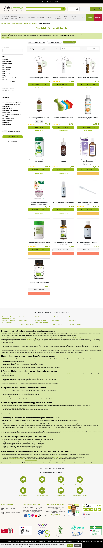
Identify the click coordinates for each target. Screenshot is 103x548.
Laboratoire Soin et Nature (11, 110)
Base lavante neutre (9, 88)
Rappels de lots (70, 541)
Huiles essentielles (9, 90)
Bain (5, 65)
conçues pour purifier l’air (59, 457)
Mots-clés (5, 47)
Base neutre (7, 69)
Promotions (98, 17)
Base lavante (7, 67)
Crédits (77, 541)
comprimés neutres (31, 339)
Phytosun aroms (8, 120)
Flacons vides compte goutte (82, 338)
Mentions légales (41, 541)
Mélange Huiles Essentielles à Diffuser (36, 42)
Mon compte (72, 9)
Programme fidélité (61, 495)
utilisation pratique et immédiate (15, 458)
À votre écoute (42, 484)
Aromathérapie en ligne (17, 23)
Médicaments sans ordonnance (80, 495)
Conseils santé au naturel (30, 541)
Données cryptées (23, 495)
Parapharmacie (49, 17)
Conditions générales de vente (59, 541)
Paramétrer (77, 545)
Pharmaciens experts (61, 484)
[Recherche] (63, 9)
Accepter (70, 545)
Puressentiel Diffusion (75, 324)
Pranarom (6, 122)
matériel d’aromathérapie (31, 460)
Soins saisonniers (58, 17)
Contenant (7, 72)
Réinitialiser (13, 142)
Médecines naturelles (14, 17)
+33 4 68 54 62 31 (55, 514)
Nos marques (6, 97)
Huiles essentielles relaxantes (12, 78)
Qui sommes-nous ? (85, 541)
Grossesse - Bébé (74, 17)
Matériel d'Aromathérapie (69, 42)
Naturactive (55, 320)
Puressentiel (7, 124)
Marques (90, 17)
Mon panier (95, 9)
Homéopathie (22, 17)
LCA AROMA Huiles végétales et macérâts (12, 115)
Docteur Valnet (8, 108)
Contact (49, 541)
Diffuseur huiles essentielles (30, 23)
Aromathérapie (31, 17)
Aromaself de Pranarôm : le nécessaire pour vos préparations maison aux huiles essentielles (12, 102)
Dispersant (7, 74)
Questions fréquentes (80, 484)
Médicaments (40, 17)
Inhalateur (6, 80)
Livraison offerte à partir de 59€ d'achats (51, 2)
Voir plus (13, 81)
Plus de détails (6, 38)
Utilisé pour (5, 59)
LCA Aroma (7, 112)
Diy (5, 76)
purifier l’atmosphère (70, 374)
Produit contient (6, 86)
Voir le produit (63, 250)
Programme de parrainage (42, 495)
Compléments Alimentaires (5, 17)
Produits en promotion (14, 131)
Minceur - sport (66, 17)
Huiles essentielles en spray (54, 42)
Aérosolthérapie (8, 61)
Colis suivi (23, 484)
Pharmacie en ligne (5, 23)
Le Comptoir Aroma (9, 118)
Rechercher (13, 137)
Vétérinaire (82, 17)
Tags (3, 57)
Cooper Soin (7, 106)
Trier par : (84, 49)
